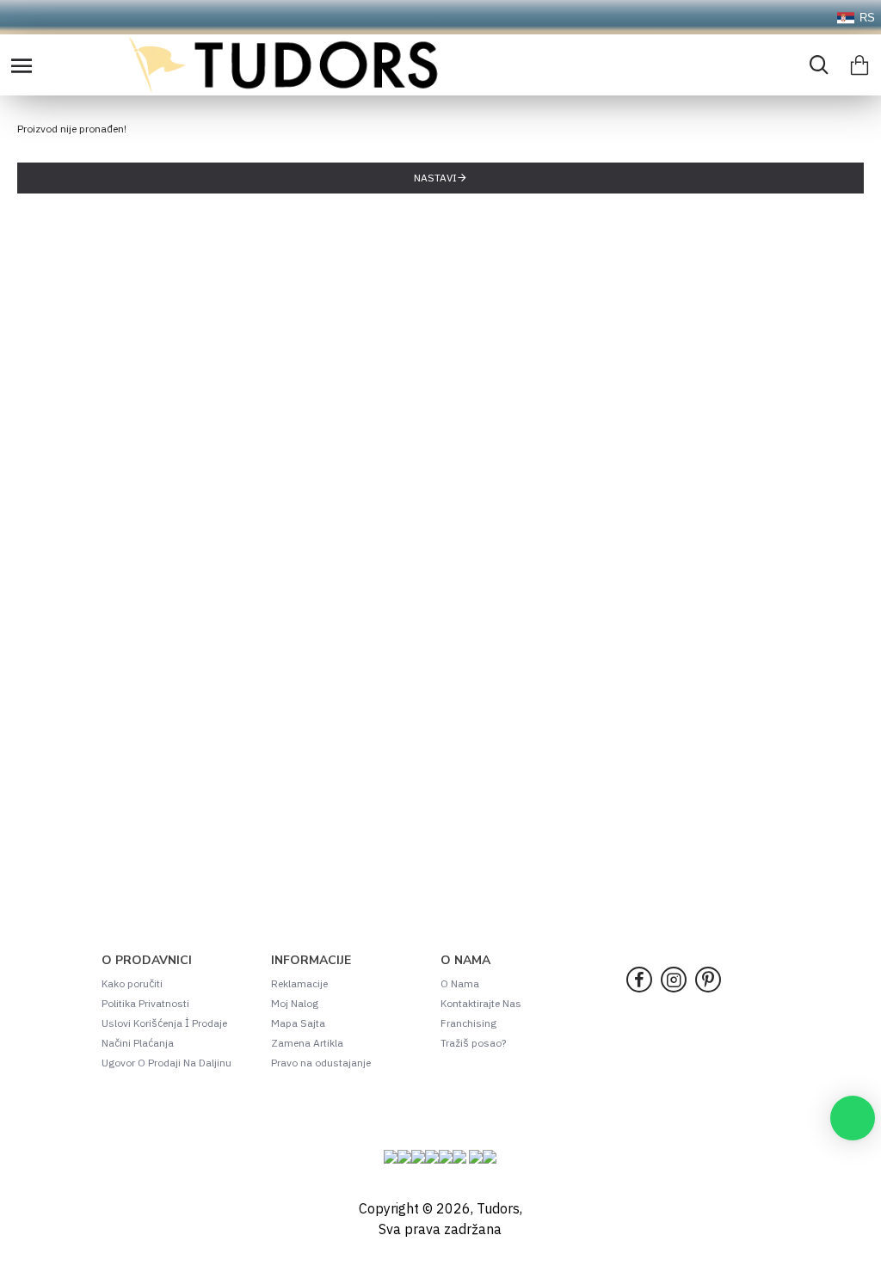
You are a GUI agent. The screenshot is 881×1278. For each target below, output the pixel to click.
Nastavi (435, 177)
